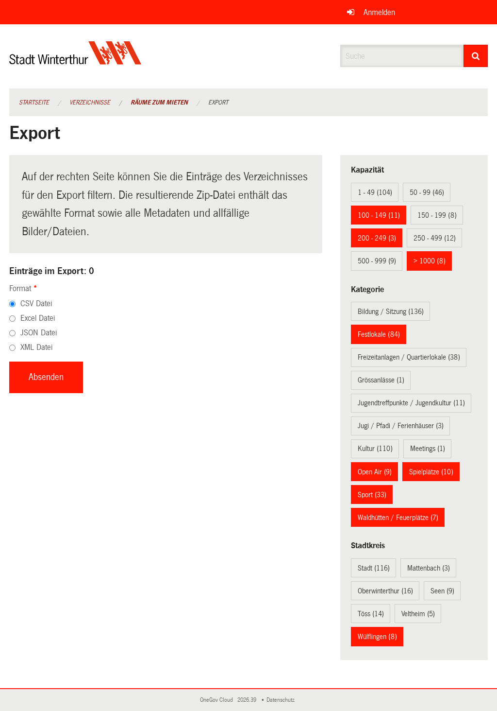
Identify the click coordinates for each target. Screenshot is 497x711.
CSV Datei (36, 303)
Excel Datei (37, 318)
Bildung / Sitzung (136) (391, 311)
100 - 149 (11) (379, 215)
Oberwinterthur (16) (385, 591)
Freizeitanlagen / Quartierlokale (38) (409, 357)
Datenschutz (282, 700)
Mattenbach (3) (428, 568)
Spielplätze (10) (431, 472)
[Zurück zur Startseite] (75, 61)
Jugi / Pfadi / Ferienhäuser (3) (401, 426)
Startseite (34, 102)
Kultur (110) (375, 448)
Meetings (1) (427, 448)
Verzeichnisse (89, 102)
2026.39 (247, 700)
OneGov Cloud (218, 700)
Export (218, 102)
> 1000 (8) (430, 261)
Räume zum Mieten (159, 102)
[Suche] (476, 56)
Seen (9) (442, 591)
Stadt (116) (374, 568)
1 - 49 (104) (375, 192)
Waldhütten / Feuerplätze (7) (398, 517)
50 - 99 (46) (427, 192)
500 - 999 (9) (377, 261)
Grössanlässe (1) (381, 380)
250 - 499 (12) (435, 238)
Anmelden (379, 12)
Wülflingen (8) (377, 637)
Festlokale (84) (379, 334)
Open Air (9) (375, 472)
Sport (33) (372, 495)
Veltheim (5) (418, 614)
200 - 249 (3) (377, 238)
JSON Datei (38, 333)
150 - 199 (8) (437, 215)
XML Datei (36, 347)
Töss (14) (371, 614)
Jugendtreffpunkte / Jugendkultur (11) (411, 403)
